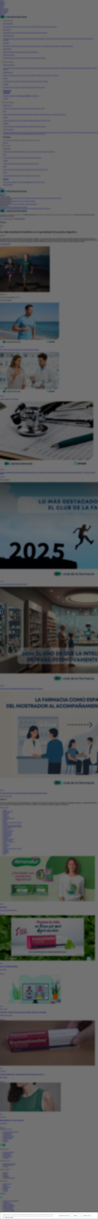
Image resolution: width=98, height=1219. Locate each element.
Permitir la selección (64, 1215)
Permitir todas (86, 1215)
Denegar (75, 1215)
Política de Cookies (9, 1217)
